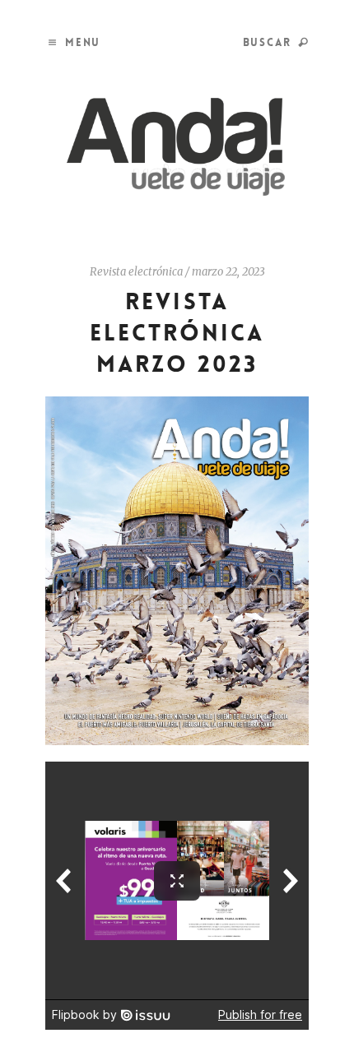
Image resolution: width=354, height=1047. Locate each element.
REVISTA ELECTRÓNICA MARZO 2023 (177, 333)
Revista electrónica (136, 272)
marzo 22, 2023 (228, 272)
